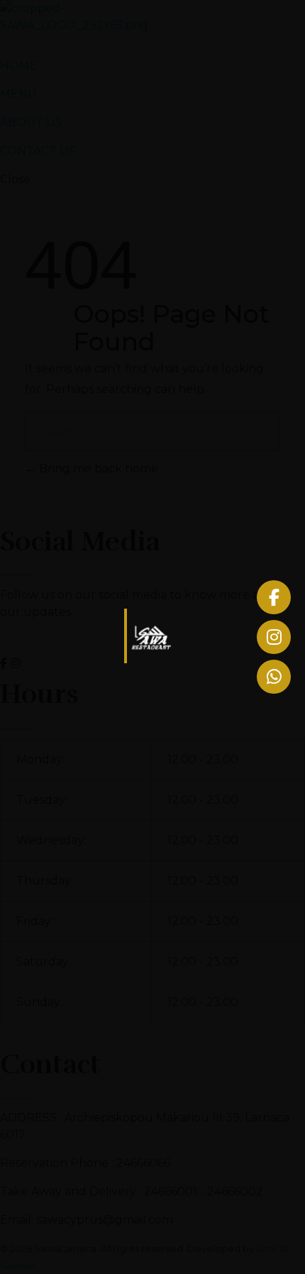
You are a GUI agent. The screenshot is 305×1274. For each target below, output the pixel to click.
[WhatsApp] (274, 677)
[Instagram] (274, 637)
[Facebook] (274, 597)
